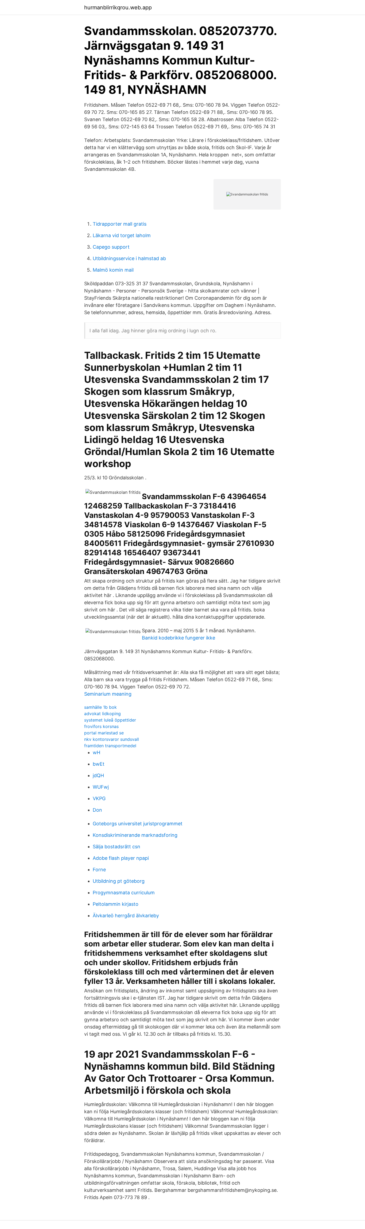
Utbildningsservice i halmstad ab (129, 258)
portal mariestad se (104, 732)
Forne (99, 869)
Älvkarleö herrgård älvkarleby (126, 915)
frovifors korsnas (101, 726)
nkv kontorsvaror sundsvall (111, 739)
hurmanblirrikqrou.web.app (118, 7)
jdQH (98, 775)
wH (96, 752)
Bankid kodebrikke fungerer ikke (178, 638)
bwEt (98, 764)
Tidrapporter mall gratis (119, 224)
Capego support (111, 247)
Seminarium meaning (107, 694)
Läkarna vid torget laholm (122, 235)
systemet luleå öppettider (110, 720)
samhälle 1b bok (100, 707)
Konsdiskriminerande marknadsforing (135, 835)
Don (97, 810)
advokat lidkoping (102, 713)
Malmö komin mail (113, 270)
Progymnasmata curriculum (124, 892)
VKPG (99, 798)
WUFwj (101, 787)
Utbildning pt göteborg (119, 881)
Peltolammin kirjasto (115, 904)
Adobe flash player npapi (121, 858)
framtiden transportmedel (110, 745)
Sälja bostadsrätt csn (116, 846)
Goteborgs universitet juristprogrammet (138, 823)
